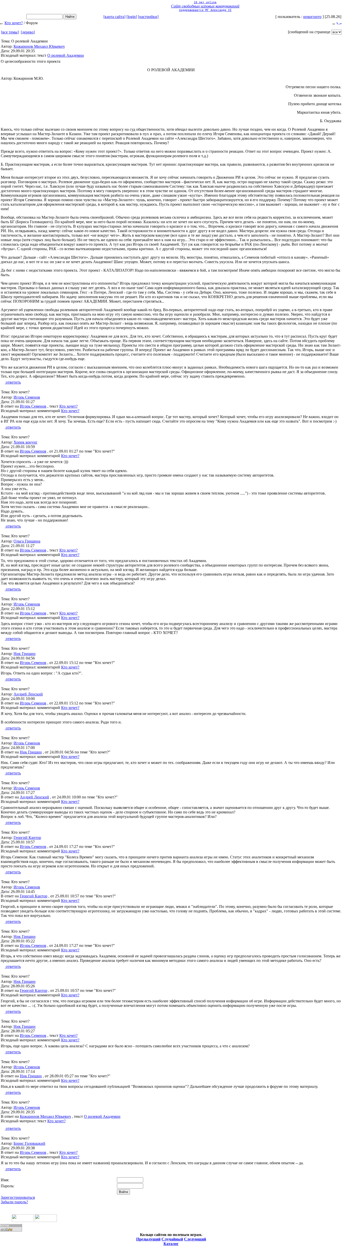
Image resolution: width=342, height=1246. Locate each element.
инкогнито (312, 16)
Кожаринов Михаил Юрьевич (39, 46)
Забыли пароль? (14, 1202)
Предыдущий (148, 1239)
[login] (131, 16)
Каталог (171, 1244)
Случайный (172, 1239)
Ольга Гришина (27, 541)
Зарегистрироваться (18, 1197)
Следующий (195, 1239)
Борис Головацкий (29, 1143)
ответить (13, 382)
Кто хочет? (14, 23)
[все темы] (10, 32)
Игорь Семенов (27, 397)
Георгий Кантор (27, 837)
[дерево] (28, 32)
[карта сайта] (114, 16)
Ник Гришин (25, 653)
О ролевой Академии (65, 55)
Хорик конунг (26, 442)
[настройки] (148, 16)
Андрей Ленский (28, 694)
